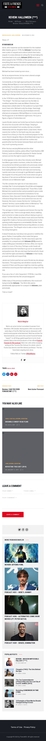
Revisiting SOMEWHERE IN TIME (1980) (27, 691)
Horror (9, 368)
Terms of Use (16, 727)
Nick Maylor (22, 663)
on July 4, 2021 (10, 425)
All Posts (18, 21)
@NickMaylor (30, 354)
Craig (7, 418)
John (6, 463)
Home (10, 21)
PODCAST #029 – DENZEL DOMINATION (20, 643)
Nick (13, 35)
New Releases (31, 21)
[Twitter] (25, 360)
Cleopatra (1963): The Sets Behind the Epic (28, 670)
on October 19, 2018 (28, 35)
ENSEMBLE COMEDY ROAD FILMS (16, 422)
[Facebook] (21, 360)
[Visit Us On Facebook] (23, 529)
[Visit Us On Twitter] (19, 529)
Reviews (17, 35)
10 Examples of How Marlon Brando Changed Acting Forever (28, 702)
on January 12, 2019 (12, 470)
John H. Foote (22, 705)
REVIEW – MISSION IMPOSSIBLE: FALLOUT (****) (27, 660)
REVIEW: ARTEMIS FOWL (14, 565)
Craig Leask (22, 673)
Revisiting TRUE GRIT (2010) (16, 467)
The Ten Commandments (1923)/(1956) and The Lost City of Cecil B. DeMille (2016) (28, 681)
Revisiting (24, 418)
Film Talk (12, 418)
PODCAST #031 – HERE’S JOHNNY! (18, 592)
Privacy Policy (29, 727)
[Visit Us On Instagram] (27, 529)
